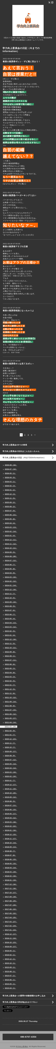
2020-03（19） (11, 772)
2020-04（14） (11, 768)
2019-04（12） (11, 818)
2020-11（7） (10, 743)
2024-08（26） (11, 556)
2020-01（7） (10, 780)
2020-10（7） (10, 747)
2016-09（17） (11, 947)
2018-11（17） (11, 839)
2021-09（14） (11, 702)
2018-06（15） (11, 859)
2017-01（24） (11, 930)
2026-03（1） (10, 482)
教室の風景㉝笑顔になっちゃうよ (18, 310)
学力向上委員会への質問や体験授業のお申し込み (24, 996)
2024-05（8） (10, 569)
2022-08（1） (10, 656)
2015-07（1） (10, 976)
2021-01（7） (10, 735)
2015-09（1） (10, 967)
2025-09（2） (10, 502)
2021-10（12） (11, 697)
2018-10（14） (11, 843)
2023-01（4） (10, 635)
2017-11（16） (11, 888)
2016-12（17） (11, 934)
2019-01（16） (11, 830)
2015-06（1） (10, 980)
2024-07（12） (11, 560)
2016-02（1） (10, 955)
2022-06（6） (10, 664)
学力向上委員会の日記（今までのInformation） (24, 458)
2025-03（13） (11, 527)
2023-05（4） (10, 619)
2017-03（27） (11, 922)
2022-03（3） (10, 677)
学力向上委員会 (22, 1046)
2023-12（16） (11, 590)
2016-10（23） (11, 942)
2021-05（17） (11, 718)
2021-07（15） (11, 710)
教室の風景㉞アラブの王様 (15, 246)
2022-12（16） (11, 639)
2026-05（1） (10, 473)
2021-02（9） (10, 731)
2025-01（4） (10, 536)
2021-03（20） (11, 727)
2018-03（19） (11, 872)
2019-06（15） (11, 810)
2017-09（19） (11, 897)
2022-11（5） (10, 644)
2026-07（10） (11, 469)
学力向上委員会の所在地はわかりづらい (20, 1002)
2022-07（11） (11, 660)
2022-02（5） (10, 681)
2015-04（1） (10, 988)
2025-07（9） (10, 511)
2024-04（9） (10, 573)
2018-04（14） (11, 868)
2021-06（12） (11, 714)
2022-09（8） (10, 652)
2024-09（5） (10, 552)
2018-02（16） (11, 876)
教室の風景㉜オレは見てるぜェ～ (18, 363)
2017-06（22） (11, 909)
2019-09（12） (11, 797)
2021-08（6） (10, 706)
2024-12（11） (11, 540)
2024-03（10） (11, 577)
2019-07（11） (11, 805)
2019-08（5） (10, 801)
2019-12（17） (11, 785)
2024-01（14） (11, 585)
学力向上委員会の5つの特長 (15, 445)
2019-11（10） (11, 789)
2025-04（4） (10, 523)
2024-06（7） (10, 565)
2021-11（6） (10, 693)
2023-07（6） (10, 610)
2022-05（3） (10, 668)
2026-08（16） (11, 465)
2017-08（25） (11, 901)
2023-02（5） (10, 631)
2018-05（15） (11, 864)
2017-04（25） (11, 917)
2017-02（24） (11, 926)
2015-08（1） (10, 971)
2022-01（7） (10, 685)
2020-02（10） (11, 776)
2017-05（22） (11, 913)
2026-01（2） (10, 490)
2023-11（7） (10, 594)
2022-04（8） (10, 673)
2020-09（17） (11, 751)
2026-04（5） (10, 477)
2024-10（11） (11, 548)
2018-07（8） (10, 855)
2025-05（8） (10, 519)
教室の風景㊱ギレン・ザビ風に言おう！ (21, 61)
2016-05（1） (10, 951)
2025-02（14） (11, 531)
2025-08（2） (10, 507)
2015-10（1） (10, 963)
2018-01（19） (11, 880)
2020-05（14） (11, 764)
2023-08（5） (10, 606)
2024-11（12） (11, 544)
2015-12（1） (10, 959)
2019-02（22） (11, 826)
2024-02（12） (11, 581)
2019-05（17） (11, 814)
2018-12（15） (11, 834)
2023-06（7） (10, 614)
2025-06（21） (11, 515)
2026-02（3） (10, 486)
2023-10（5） (10, 598)
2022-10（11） (11, 648)
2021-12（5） (10, 689)
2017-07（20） (11, 905)
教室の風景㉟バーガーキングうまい (19, 195)
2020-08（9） (10, 756)
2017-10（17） (11, 893)
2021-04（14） (11, 722)
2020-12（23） (11, 739)
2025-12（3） (10, 494)
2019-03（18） (11, 822)
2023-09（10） (11, 602)
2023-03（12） (11, 627)
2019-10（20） (11, 793)
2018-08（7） (10, 851)
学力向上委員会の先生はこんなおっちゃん (21, 451)
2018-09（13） (11, 847)
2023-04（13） (11, 623)
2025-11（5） (10, 498)
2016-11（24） (11, 938)
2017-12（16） (11, 884)
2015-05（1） (10, 984)
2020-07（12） (11, 760)
